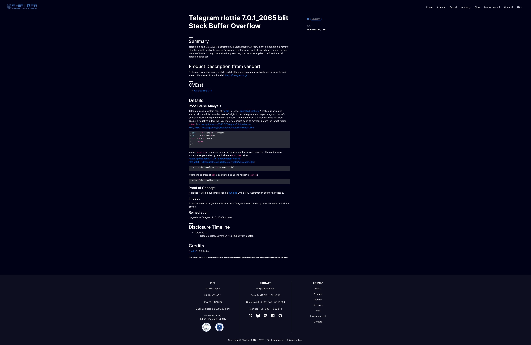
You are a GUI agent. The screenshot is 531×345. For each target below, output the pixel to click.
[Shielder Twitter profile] (250, 316)
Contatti (508, 7)
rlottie (226, 111)
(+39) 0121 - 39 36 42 (268, 295)
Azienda (441, 7)
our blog (232, 192)
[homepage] (27, 6)
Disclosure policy (276, 340)
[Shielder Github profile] (280, 316)
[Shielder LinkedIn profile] (273, 316)
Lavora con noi (492, 7)
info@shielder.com (265, 288)
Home (429, 7)
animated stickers (249, 111)
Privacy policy (294, 340)
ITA (518, 7)
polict (193, 251)
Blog (477, 7)
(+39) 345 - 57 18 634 (273, 302)
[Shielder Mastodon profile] (265, 316)
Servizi (453, 7)
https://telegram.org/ (236, 75)
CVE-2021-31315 (203, 90)
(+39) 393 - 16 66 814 (270, 308)
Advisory (466, 7)
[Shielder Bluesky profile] (258, 316)
